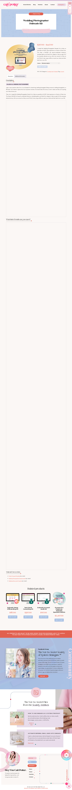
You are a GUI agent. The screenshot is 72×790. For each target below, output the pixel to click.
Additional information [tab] (20, 76)
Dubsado (56, 71)
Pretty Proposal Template (14, 576)
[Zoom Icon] (20, 57)
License (39, 63)
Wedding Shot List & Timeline (15, 581)
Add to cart (42, 66)
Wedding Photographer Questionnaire (17, 578)
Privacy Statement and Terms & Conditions (36, 788)
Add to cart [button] (12, 617)
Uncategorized (50, 71)
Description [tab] (10, 76)
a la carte (62, 71)
